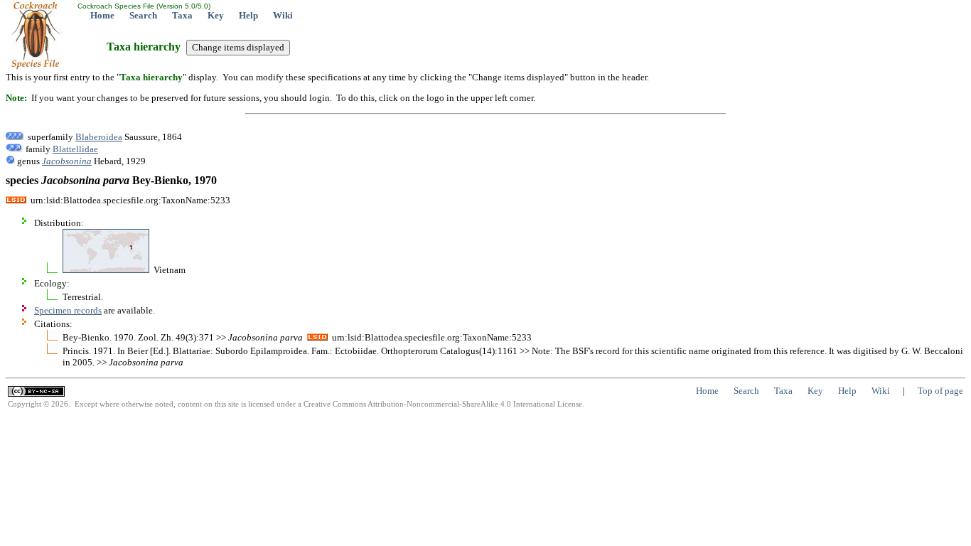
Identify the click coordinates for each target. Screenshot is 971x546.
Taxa (182, 15)
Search (143, 15)
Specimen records (68, 310)
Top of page (940, 390)
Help (248, 15)
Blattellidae (75, 149)
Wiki (283, 15)
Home (102, 15)
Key (216, 15)
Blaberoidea (98, 137)
